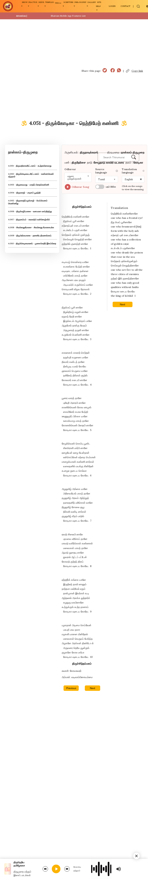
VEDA (57, 3)
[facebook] (113, 70)
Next (92, 688)
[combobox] (78, 177)
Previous (71, 688)
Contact (125, 6)
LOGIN (112, 6)
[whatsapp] (119, 71)
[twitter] (105, 70)
